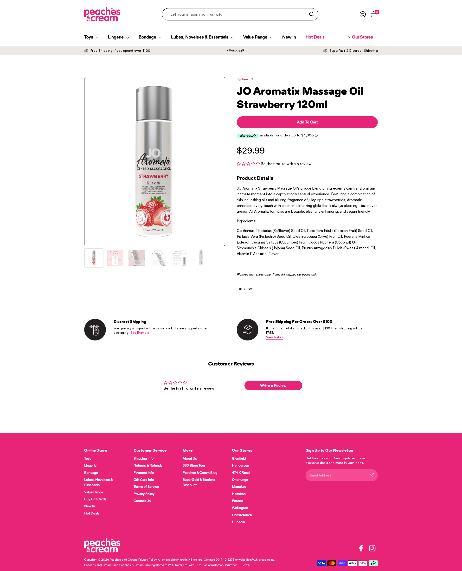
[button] (249, 163)
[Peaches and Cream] (102, 14)
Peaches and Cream (123, 559)
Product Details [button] (255, 178)
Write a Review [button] (273, 385)
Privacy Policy (147, 559)
